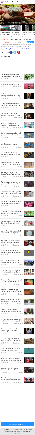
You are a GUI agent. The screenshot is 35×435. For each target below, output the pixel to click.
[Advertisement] (17, 64)
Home (14, 2)
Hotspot (25, 2)
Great (7, 49)
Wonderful (19, 49)
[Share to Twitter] (15, 52)
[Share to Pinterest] (19, 52)
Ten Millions (27, 49)
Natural (12, 49)
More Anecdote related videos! (17, 424)
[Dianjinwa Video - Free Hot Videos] (5, 2)
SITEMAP (17, 433)
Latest (19, 2)
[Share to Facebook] (11, 52)
